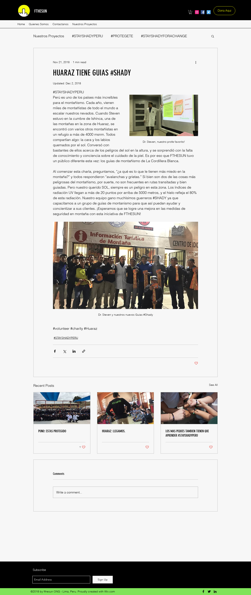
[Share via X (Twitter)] (64, 351)
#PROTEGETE (122, 36)
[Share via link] (83, 351)
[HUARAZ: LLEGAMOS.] (125, 408)
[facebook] (203, 12)
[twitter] (209, 12)
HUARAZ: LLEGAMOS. (113, 431)
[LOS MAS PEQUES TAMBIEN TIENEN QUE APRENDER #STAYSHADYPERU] (189, 408)
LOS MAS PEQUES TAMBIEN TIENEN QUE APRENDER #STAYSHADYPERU (187, 433)
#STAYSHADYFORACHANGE (164, 36)
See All (213, 385)
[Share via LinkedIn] (74, 351)
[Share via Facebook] (55, 351)
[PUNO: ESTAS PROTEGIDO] (62, 408)
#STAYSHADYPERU (87, 36)
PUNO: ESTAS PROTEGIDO (52, 431)
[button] (190, 12)
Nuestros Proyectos (48, 36)
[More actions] (195, 62)
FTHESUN (40, 11)
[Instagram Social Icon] (197, 12)
